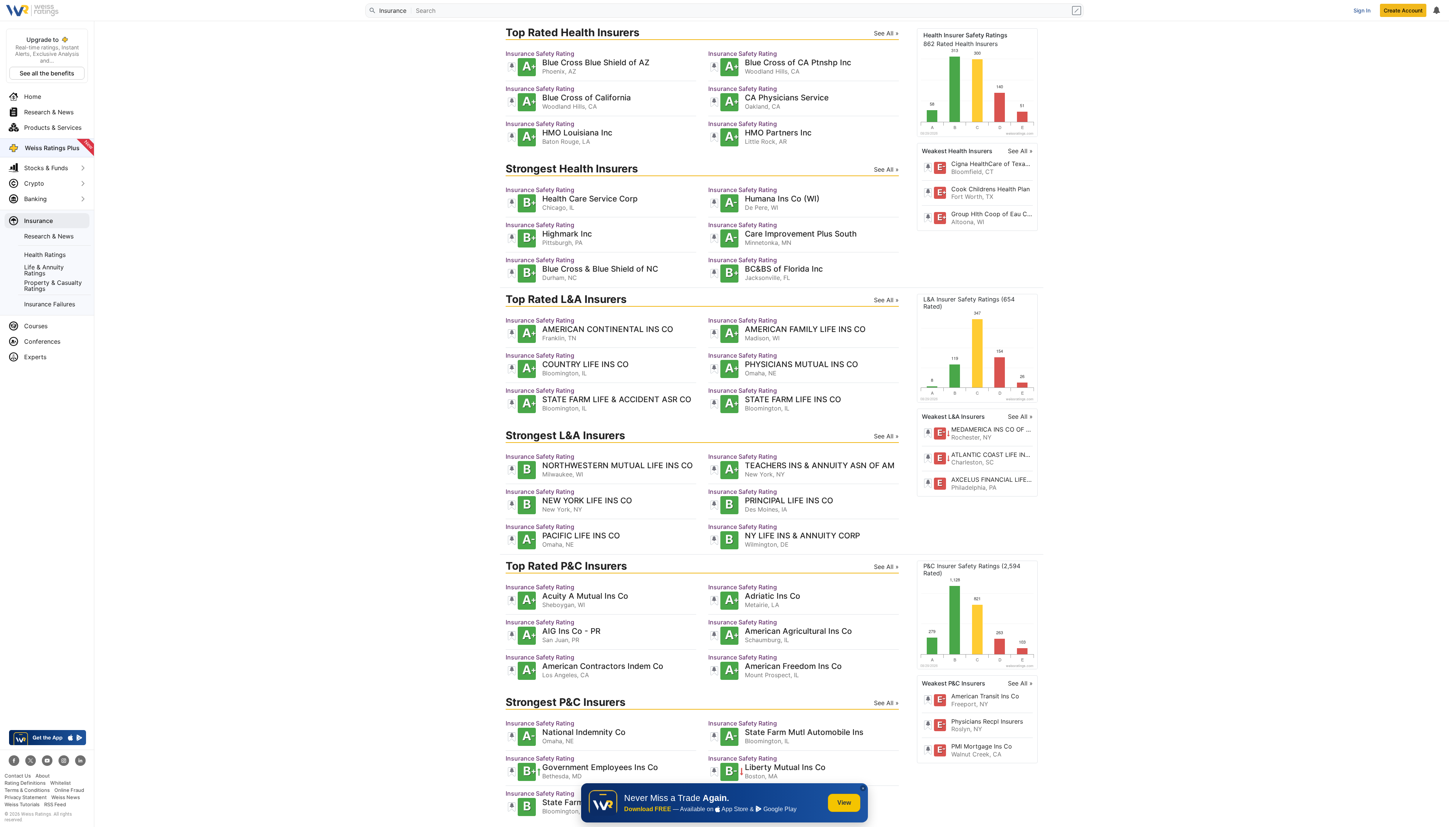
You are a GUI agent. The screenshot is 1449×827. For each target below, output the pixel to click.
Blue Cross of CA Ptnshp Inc (798, 62)
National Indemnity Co (584, 732)
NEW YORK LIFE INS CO (587, 501)
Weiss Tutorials (22, 804)
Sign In (1362, 10)
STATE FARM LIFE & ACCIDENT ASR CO (616, 399)
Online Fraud (69, 790)
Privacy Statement (26, 797)
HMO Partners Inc (778, 133)
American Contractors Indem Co (602, 666)
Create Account (1403, 10)
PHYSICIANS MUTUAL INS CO (801, 364)
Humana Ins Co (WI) (782, 199)
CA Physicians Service (787, 98)
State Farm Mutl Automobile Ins (804, 732)
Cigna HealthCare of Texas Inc (992, 164)
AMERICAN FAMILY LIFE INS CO (805, 329)
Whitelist (60, 783)
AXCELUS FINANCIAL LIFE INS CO (992, 479)
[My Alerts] (1436, 10)
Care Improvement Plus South (801, 234)
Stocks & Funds (46, 168)
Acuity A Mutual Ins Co (585, 596)
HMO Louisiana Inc (577, 133)
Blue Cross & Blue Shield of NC (600, 269)
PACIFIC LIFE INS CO (581, 536)
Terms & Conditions (27, 790)
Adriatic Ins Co (772, 596)
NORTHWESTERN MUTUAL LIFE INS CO (617, 465)
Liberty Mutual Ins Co (785, 767)
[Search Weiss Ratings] (372, 10)
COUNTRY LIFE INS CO (585, 364)
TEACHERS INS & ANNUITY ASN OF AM (820, 465)
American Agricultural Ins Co (798, 631)
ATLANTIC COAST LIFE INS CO (992, 454)
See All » (1020, 151)
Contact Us (18, 775)
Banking (35, 199)
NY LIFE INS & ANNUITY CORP (802, 536)
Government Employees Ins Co (600, 767)
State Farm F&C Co (578, 802)
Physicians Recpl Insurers (987, 721)
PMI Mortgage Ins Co (981, 746)
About (42, 775)
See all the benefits (47, 73)
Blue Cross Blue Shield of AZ (595, 62)
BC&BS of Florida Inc (784, 269)
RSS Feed (55, 804)
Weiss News (65, 797)
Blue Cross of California (586, 98)
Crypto (34, 183)
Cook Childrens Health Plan (990, 189)
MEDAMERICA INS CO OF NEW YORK (992, 429)
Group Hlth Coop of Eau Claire (992, 214)
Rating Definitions (25, 783)
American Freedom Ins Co (793, 666)
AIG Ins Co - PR (571, 631)
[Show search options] (1077, 10)
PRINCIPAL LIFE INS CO (789, 501)
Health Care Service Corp (590, 199)
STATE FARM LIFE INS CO (793, 399)
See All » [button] (886, 33)
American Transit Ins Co (985, 696)
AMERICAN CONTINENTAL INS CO (607, 329)
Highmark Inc (567, 234)
